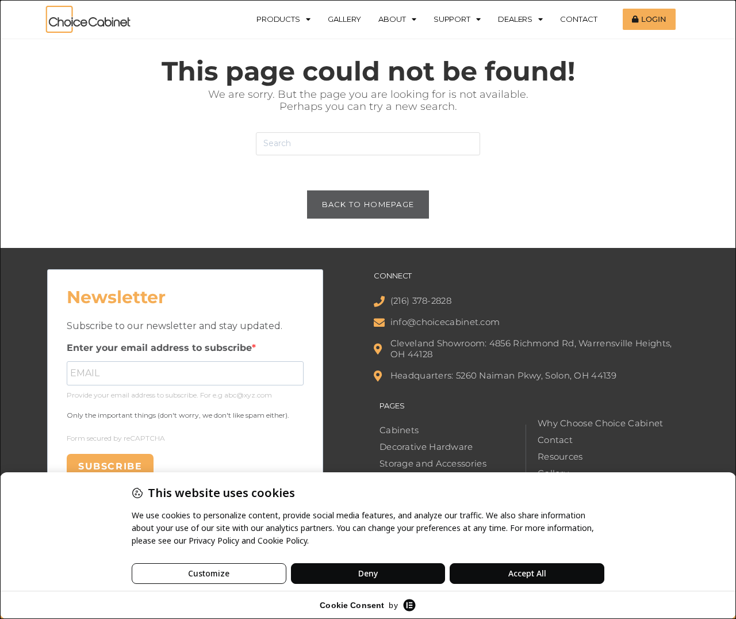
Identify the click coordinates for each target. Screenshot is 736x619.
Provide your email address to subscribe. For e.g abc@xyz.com (169, 395)
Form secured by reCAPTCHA (116, 438)
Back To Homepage (368, 204)
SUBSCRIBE (110, 466)
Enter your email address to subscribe (159, 347)
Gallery (344, 19)
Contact (578, 19)
